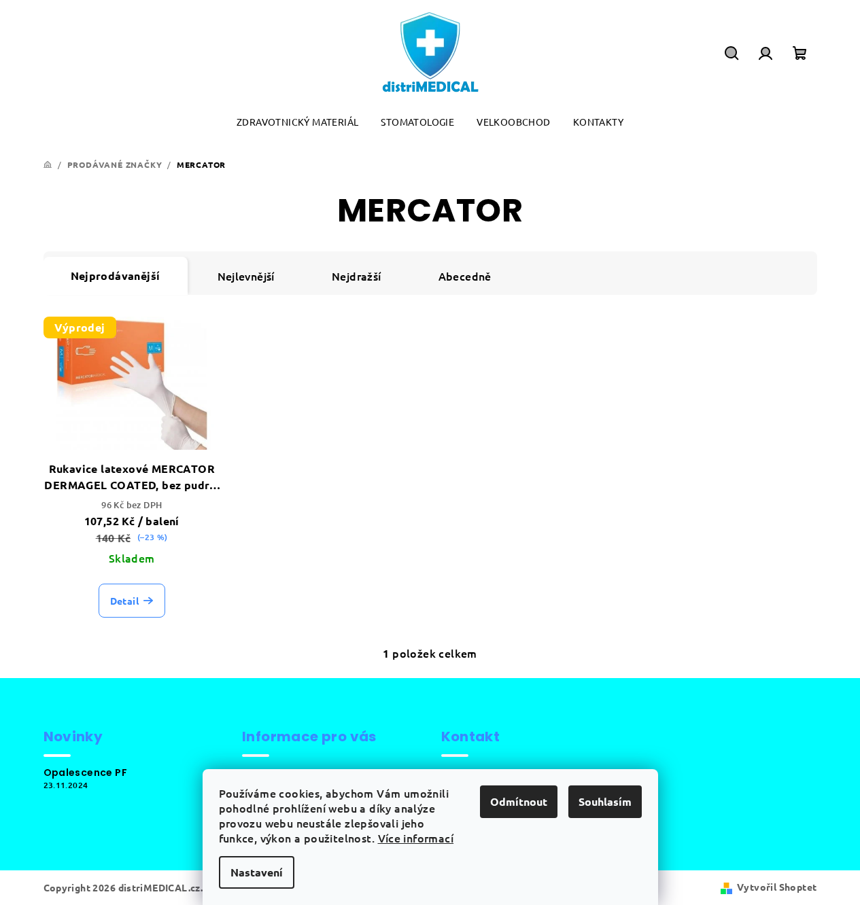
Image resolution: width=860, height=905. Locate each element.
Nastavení (256, 872)
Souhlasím (605, 801)
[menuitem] (297, 122)
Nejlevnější (246, 275)
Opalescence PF (86, 772)
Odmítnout (518, 801)
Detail (124, 601)
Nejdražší (356, 275)
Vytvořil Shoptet (776, 887)
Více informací (416, 837)
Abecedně (465, 275)
